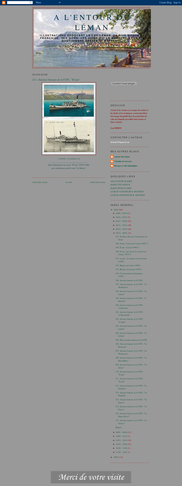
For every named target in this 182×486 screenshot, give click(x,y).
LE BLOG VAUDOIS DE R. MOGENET (127, 191)
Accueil (69, 182)
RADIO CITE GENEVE (120, 184)
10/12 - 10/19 (122, 440)
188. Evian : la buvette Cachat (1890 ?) (132, 243)
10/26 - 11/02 (122, 448)
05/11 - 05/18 (122, 225)
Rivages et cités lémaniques (125, 165)
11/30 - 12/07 (122, 452)
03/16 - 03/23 (122, 217)
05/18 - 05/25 (122, 229)
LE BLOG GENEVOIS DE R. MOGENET (128, 195)
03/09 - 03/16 (122, 213)
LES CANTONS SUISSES (121, 181)
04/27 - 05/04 (122, 221)
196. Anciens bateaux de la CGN (129, 280)
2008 (116, 209)
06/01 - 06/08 (122, 432)
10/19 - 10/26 (122, 444)
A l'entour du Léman (92, 22)
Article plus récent (39, 182)
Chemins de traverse (123, 161)
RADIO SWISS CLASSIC (121, 188)
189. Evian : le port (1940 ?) (127, 247)
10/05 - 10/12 (122, 436)
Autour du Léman (122, 156)
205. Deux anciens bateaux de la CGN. (131, 340)
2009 (116, 457)
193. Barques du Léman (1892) (128, 269)
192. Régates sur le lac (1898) (128, 265)
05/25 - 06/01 (122, 233)
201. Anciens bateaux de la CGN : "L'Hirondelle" (129, 313)
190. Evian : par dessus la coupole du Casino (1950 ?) (131, 253)
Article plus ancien (97, 182)
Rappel (118, 427)
